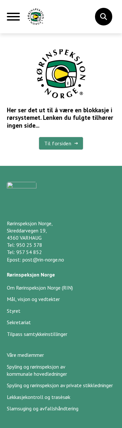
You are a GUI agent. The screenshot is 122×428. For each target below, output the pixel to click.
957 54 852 (29, 252)
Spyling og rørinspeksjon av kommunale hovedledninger (37, 370)
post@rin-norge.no (43, 259)
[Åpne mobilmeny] (13, 19)
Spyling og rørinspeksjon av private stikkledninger (60, 385)
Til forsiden (57, 143)
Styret (13, 311)
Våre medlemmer (25, 355)
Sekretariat (19, 322)
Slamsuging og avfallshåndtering (42, 408)
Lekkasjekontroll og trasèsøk (38, 397)
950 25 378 (29, 245)
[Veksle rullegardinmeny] (103, 16)
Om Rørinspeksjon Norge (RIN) (40, 287)
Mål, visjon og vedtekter (33, 299)
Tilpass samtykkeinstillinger (37, 334)
